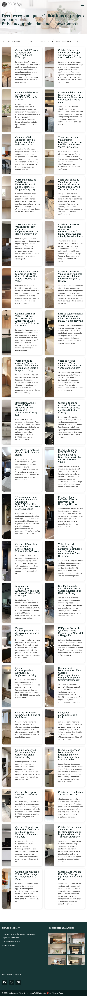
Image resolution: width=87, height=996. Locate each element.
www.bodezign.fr (11, 945)
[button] (82, 4)
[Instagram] (11, 982)
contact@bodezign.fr (13, 941)
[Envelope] (18, 982)
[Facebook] (4, 982)
